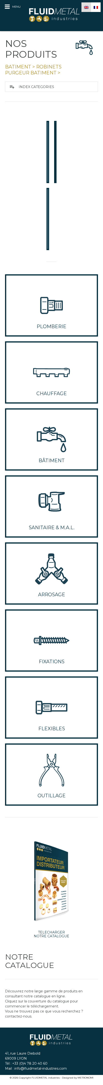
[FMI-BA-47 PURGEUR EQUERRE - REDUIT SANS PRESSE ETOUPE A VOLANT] (47, 219)
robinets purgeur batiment (33, 70)
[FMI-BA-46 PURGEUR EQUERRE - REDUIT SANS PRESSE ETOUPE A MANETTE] (55, 152)
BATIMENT (18, 67)
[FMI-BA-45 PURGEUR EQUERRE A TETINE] (47, 152)
